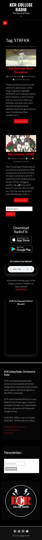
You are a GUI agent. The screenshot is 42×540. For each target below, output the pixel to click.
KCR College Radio (21, 7)
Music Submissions (12, 430)
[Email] (27, 531)
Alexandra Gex (29, 76)
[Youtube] (19, 531)
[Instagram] (23, 531)
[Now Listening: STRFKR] (21, 143)
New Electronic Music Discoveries (21, 70)
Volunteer (8, 433)
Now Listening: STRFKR (21, 154)
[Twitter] (15, 531)
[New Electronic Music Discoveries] (21, 57)
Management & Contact (15, 426)
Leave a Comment (22, 79)
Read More (21, 121)
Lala (29, 158)
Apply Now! (21, 289)
